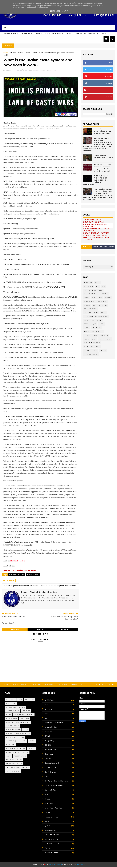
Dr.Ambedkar (11, 33)
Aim (103, 286)
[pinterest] (109, 684)
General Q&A (90, 324)
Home (5, 53)
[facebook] (97, 684)
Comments (109, 247)
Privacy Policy (20, 684)
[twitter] (99, 684)
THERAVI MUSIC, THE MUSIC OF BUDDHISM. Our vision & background (96, 180)
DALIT (103, 313)
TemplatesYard (55, 864)
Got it (65, 11)
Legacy (87, 335)
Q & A (94, 339)
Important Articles (87, 33)
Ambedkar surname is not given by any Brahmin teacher (103, 131)
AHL (104, 33)
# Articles (12, 575)
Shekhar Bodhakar (17, 561)
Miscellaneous (53, 33)
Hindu (86, 328)
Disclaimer (62, 684)
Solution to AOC (92, 343)
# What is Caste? (33, 575)
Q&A (38, 33)
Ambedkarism (90, 294)
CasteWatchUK (100, 305)
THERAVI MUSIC (90, 350)
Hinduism (96, 328)
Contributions (91, 313)
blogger (15, 629)
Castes (20, 53)
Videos (103, 350)
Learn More (55, 11)
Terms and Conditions (42, 684)
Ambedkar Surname (93, 290)
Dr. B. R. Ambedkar (93, 320)
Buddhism (102, 301)
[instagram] (102, 684)
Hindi (101, 324)
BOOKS (108, 297)
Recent (87, 247)
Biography (97, 297)
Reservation (105, 339)
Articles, (37, 70)
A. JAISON (88, 282)
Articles (27, 33)
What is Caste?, (51, 70)
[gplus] (106, 684)
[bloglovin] (112, 684)
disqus (40, 629)
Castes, (42, 70)
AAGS (97, 282)
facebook (65, 629)
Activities (88, 286)
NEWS (86, 339)
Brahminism (89, 301)
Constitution (90, 309)
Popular (98, 247)
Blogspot (80, 864)
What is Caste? (31, 53)
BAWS (69, 33)
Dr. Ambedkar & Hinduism (96, 316)
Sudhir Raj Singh (92, 346)
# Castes (21, 575)
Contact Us (76, 684)
